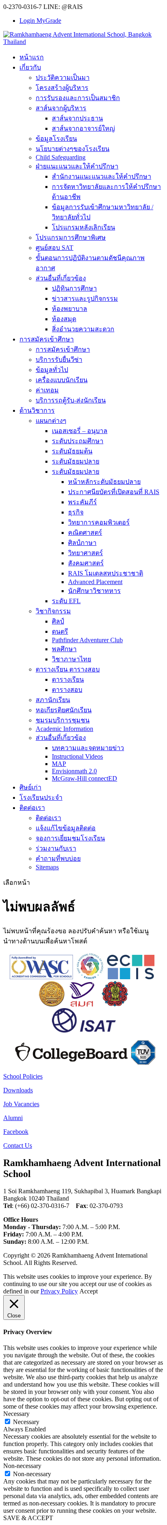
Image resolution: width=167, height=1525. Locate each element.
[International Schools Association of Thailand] (83, 1030)
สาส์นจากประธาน (77, 118)
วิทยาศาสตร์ (85, 552)
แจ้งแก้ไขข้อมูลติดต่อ (66, 828)
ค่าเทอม (47, 390)
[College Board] (71, 1062)
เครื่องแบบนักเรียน (62, 379)
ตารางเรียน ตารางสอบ (68, 669)
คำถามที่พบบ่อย (58, 858)
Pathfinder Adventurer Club (87, 640)
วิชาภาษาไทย (71, 659)
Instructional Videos (77, 756)
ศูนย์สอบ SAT (54, 247)
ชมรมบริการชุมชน (63, 720)
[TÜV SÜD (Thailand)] (143, 1062)
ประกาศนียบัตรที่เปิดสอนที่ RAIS (113, 491)
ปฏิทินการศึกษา (74, 288)
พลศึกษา (64, 648)
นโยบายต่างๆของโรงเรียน (72, 148)
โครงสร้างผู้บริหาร (62, 87)
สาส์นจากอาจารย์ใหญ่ (83, 128)
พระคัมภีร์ (82, 502)
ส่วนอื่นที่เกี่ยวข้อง (61, 278)
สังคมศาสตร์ (86, 563)
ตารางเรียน (68, 679)
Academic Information (64, 728)
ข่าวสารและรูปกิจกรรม (85, 298)
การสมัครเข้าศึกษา (46, 339)
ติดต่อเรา (32, 807)
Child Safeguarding (61, 157)
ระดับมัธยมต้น (72, 451)
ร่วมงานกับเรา (56, 848)
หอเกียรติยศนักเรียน (64, 710)
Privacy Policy (59, 1291)
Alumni (13, 1117)
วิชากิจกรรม (53, 611)
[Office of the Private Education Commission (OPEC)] (115, 1004)
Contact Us (17, 1145)
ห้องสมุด (64, 318)
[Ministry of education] (51, 1004)
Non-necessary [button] (22, 1465)
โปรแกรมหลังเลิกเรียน (83, 227)
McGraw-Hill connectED (84, 778)
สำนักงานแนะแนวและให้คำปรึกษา (101, 176)
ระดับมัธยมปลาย (75, 461)
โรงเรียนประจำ (40, 797)
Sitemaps (47, 867)
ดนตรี (60, 631)
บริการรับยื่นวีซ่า (59, 359)
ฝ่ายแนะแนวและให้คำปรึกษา (77, 166)
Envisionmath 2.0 (74, 771)
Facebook (15, 1131)
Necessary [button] (16, 1413)
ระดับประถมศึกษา (77, 441)
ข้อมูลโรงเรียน (56, 138)
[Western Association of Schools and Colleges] (41, 977)
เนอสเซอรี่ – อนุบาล (79, 430)
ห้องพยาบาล (69, 308)
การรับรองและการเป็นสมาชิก (78, 97)
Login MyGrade (40, 20)
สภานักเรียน (53, 699)
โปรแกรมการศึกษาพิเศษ (71, 237)
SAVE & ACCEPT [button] (28, 1517)
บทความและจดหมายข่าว (88, 747)
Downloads (18, 1090)
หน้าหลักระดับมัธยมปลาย (104, 481)
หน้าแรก (31, 57)
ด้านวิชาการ (37, 410)
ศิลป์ (58, 621)
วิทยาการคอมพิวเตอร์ (99, 522)
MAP (59, 763)
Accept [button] (88, 1291)
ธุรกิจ (76, 512)
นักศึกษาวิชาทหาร (94, 590)
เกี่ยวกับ (30, 67)
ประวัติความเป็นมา (63, 77)
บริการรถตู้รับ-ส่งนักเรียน (71, 400)
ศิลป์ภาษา (82, 542)
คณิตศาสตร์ (85, 532)
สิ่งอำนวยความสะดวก (83, 329)
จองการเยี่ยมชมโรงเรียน (70, 838)
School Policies (23, 1076)
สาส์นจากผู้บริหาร (61, 108)
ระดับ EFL (66, 600)
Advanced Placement (95, 581)
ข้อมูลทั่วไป (52, 369)
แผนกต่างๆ (51, 420)
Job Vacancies (21, 1104)
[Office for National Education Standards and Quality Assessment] (82, 1004)
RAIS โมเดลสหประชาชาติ (105, 573)
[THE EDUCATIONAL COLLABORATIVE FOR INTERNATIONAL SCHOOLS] (130, 977)
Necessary (26, 1421)
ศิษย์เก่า (30, 787)
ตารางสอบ (67, 689)
